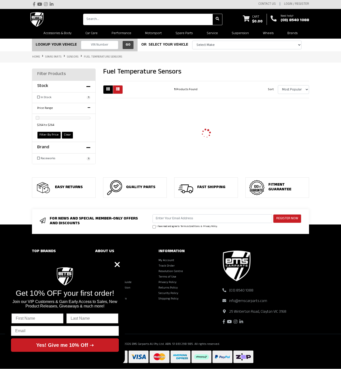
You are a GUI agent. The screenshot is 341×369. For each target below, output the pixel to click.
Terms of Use (167, 277)
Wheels (268, 33)
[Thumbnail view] (108, 89)
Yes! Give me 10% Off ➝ (65, 345)
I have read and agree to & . (187, 226)
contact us (267, 4)
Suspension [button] (240, 33)
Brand (43, 147)
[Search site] (217, 19)
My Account (166, 260)
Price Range (45, 108)
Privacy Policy (210, 226)
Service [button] (212, 33)
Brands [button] (292, 33)
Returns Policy (168, 288)
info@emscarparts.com (248, 301)
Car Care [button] (91, 33)
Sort (271, 89)
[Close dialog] (117, 264)
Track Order (167, 266)
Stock (42, 86)
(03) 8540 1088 (295, 21)
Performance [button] (121, 33)
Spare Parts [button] (184, 33)
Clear (67, 135)
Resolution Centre (171, 271)
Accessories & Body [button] (57, 33)
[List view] (118, 89)
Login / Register (296, 4)
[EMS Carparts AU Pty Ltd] (38, 19)
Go (128, 45)
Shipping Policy (168, 299)
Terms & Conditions (190, 226)
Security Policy (168, 293)
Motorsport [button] (153, 33)
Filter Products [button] (51, 74)
